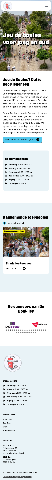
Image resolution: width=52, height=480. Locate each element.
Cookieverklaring (10, 477)
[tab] (6, 330)
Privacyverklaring (25, 477)
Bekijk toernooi (16, 268)
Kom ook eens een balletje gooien (20, 139)
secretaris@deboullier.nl (13, 453)
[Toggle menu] (46, 5)
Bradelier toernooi (19, 263)
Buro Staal (33, 472)
